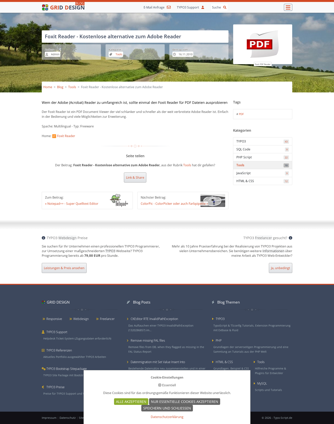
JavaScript (262, 173)
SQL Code (262, 149)
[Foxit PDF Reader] (262, 44)
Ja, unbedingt (280, 268)
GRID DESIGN (58, 302)
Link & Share (135, 177)
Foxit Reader (66, 136)
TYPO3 (262, 141)
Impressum (49, 418)
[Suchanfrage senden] (225, 7)
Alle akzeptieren (131, 401)
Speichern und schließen (167, 408)
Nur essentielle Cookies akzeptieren (184, 401)
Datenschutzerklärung (167, 417)
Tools (118, 54)
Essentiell (169, 385)
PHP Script (262, 157)
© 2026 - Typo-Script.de (277, 418)
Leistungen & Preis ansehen (64, 268)
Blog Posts (141, 302)
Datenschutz (68, 418)
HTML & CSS (262, 181)
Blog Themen (228, 302)
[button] (288, 7)
